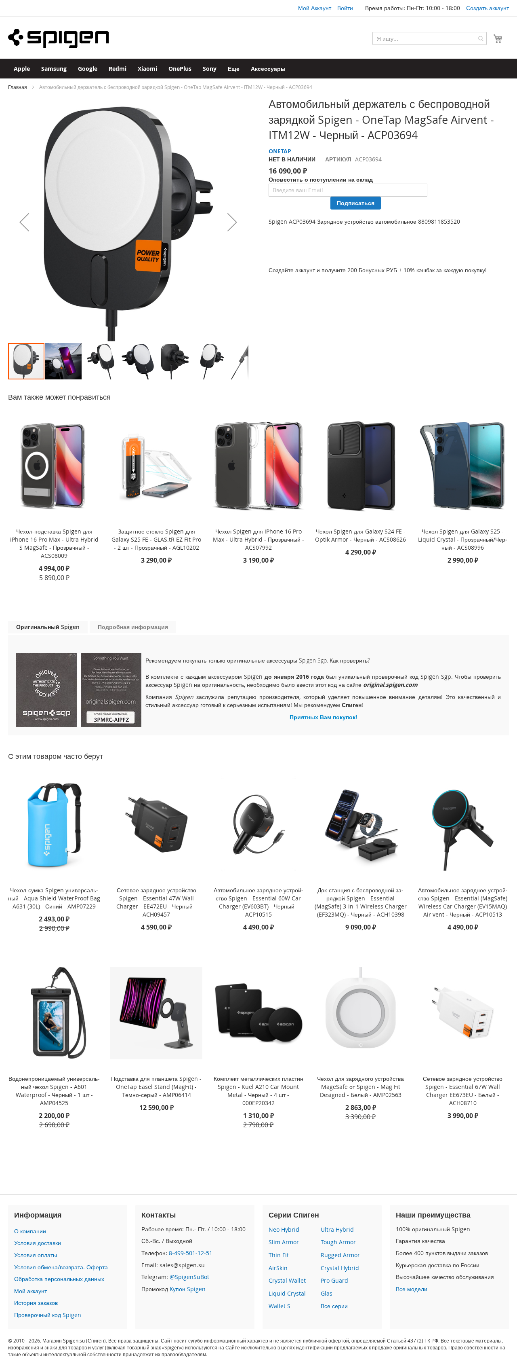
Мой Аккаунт (314, 8)
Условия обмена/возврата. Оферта (61, 1267)
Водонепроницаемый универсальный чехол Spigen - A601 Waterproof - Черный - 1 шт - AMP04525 (54, 1091)
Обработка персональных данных (59, 1279)
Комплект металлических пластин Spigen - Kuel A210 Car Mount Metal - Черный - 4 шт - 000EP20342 (258, 1091)
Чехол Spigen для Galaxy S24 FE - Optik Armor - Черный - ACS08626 (360, 535)
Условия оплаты (35, 1255)
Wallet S (279, 1306)
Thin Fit (279, 1255)
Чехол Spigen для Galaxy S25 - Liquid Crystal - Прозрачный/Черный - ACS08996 (462, 539)
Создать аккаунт (487, 8)
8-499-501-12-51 (190, 1253)
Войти (345, 8)
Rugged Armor (340, 1255)
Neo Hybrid (284, 1229)
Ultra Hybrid (337, 1229)
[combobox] (429, 38)
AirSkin (278, 1268)
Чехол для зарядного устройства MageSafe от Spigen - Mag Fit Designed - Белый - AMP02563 (360, 1087)
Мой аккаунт (30, 1291)
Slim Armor (284, 1242)
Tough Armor (338, 1242)
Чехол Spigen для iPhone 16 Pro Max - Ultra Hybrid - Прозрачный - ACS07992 (258, 539)
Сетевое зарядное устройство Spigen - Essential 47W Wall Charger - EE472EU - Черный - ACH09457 (156, 902)
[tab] (48, 627)
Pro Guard (334, 1280)
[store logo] (58, 38)
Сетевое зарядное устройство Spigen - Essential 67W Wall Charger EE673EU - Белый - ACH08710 (462, 1091)
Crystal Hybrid (340, 1268)
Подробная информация (133, 627)
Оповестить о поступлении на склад (321, 179)
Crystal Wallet (287, 1280)
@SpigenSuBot (189, 1277)
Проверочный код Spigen (47, 1315)
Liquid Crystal (287, 1293)
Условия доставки (37, 1243)
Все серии (334, 1306)
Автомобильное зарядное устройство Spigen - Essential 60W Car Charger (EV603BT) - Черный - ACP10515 (258, 902)
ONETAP (280, 151)
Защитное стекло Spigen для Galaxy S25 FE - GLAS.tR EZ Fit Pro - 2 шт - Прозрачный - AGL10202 (156, 539)
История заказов (36, 1303)
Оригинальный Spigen (48, 627)
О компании (30, 1231)
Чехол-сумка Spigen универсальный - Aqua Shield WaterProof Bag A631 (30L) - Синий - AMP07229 (54, 898)
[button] (24, 222)
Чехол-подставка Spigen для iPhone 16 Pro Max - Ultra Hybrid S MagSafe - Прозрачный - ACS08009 (54, 543)
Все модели (411, 1289)
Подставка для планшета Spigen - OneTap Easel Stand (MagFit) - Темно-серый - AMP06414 (156, 1087)
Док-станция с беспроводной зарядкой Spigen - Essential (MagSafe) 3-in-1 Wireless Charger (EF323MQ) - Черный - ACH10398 (361, 902)
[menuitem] (22, 68)
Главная (17, 87)
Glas (326, 1293)
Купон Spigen (188, 1289)
